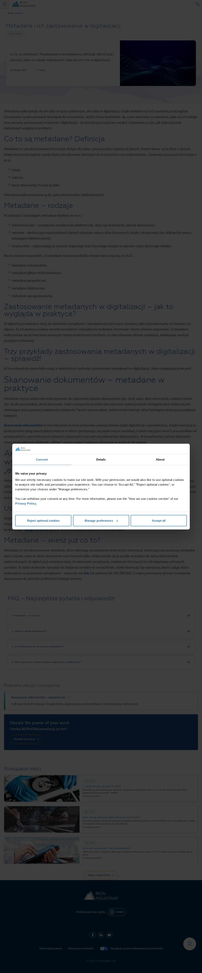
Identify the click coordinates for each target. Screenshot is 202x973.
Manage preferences (99, 520)
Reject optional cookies (43, 520)
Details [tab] (101, 459)
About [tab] (160, 459)
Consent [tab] (42, 459)
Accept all (159, 520)
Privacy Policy (25, 503)
